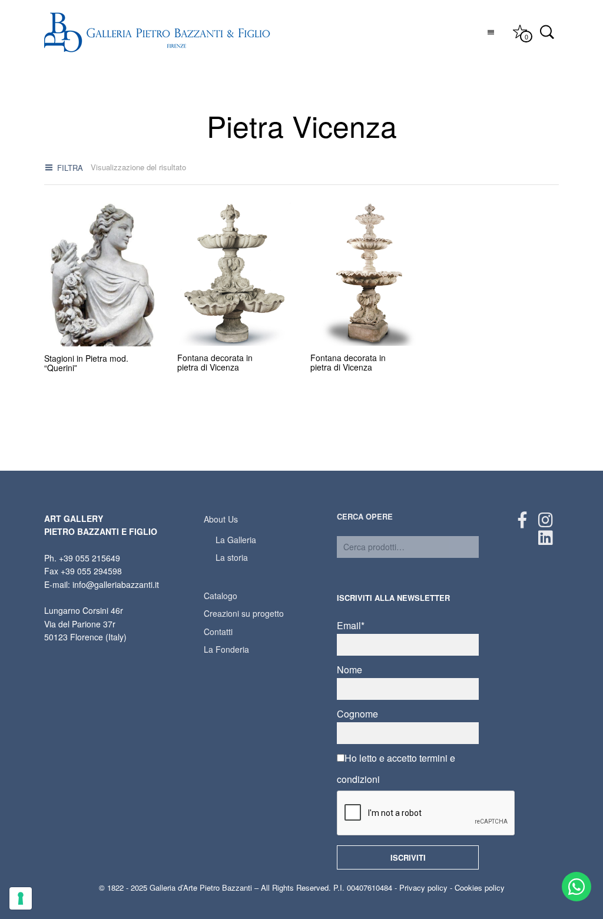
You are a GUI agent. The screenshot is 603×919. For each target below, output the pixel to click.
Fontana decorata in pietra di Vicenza (215, 362)
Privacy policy (423, 887)
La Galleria (236, 540)
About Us (221, 519)
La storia (232, 557)
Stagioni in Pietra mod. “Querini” (86, 362)
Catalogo (220, 595)
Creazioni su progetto (244, 613)
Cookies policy (480, 887)
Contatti (218, 631)
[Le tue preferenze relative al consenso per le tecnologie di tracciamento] (20, 898)
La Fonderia (226, 649)
